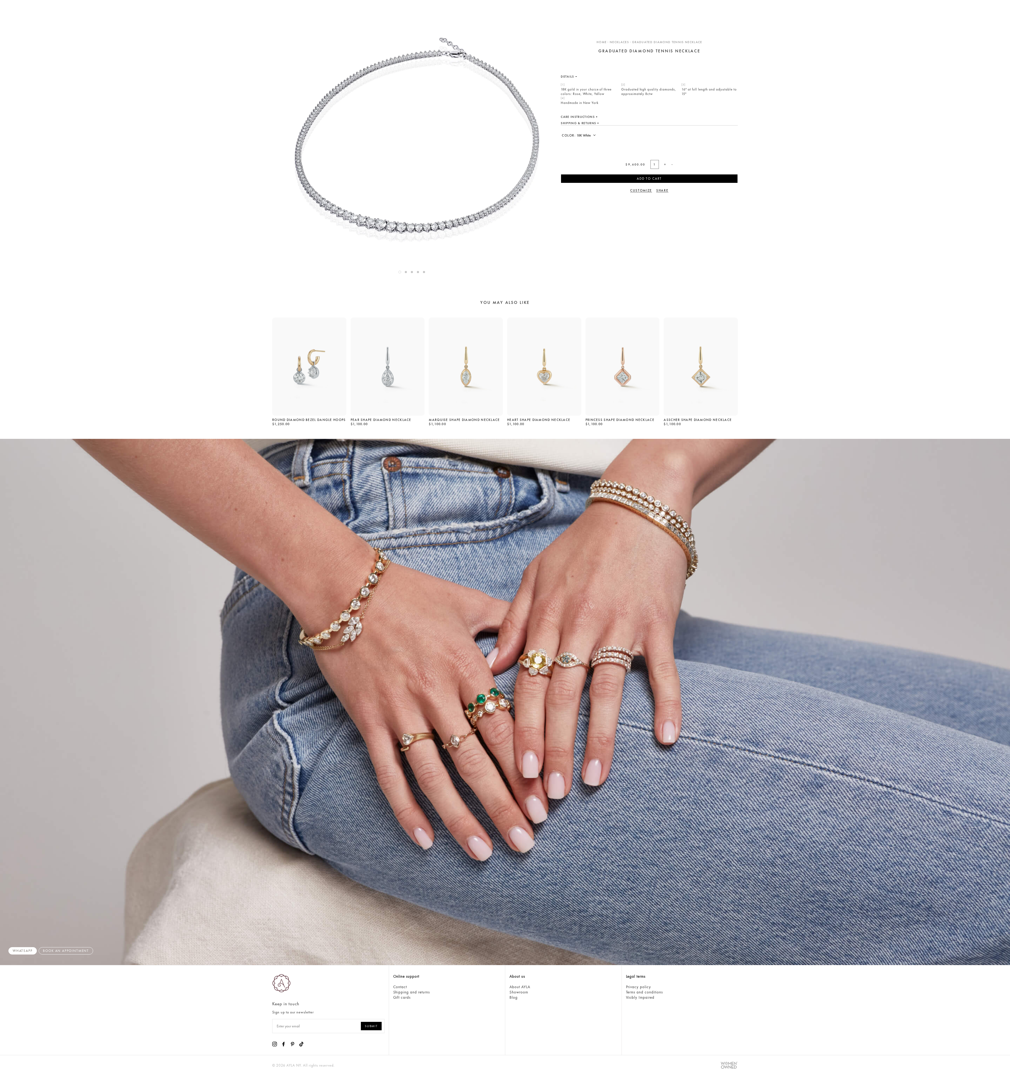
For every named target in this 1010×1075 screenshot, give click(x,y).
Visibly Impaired (640, 997)
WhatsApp (23, 950)
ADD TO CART (649, 178)
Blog (513, 997)
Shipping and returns (411, 992)
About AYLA (519, 986)
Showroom (518, 992)
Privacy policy (638, 986)
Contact (400, 986)
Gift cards (402, 997)
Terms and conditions (644, 992)
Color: (569, 135)
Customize (641, 190)
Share (662, 190)
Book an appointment (66, 950)
